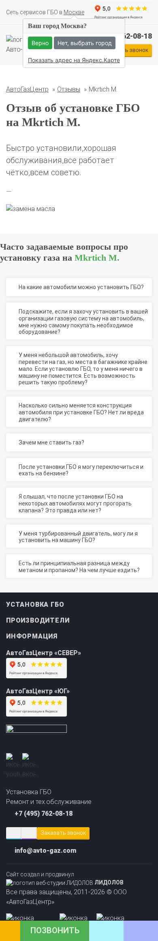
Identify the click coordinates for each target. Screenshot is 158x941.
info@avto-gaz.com (45, 850)
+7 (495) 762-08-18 (44, 813)
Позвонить (54, 930)
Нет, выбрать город (85, 42)
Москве (74, 12)
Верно (40, 42)
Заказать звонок (63, 833)
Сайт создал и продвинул (65, 878)
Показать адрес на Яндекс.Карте (74, 60)
